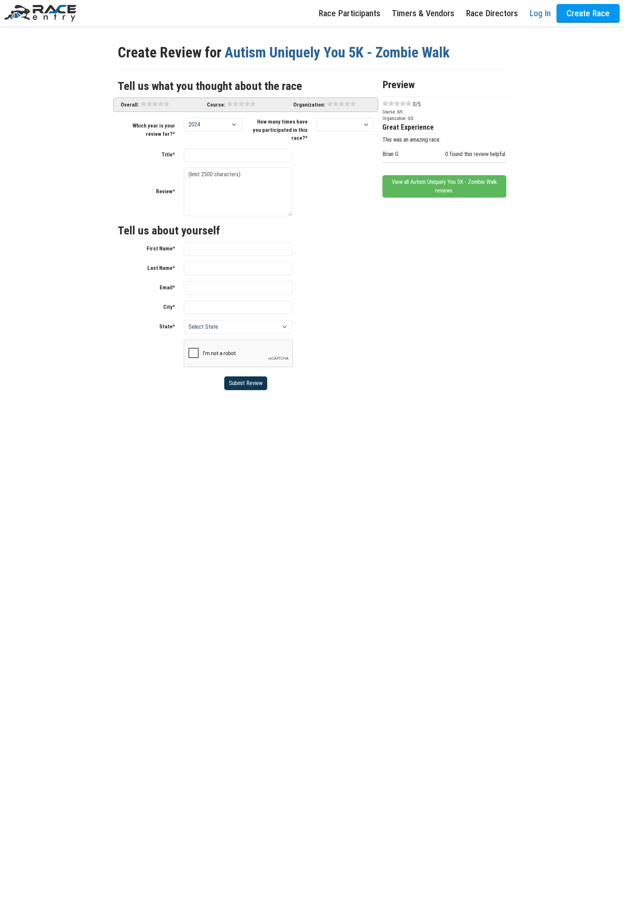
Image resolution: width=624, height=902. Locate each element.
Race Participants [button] (349, 13)
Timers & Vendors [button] (423, 13)
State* (167, 326)
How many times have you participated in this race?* (280, 129)
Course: (216, 105)
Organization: (309, 105)
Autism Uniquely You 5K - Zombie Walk (337, 52)
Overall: (130, 105)
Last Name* (161, 268)
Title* (168, 154)
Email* (167, 287)
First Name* (161, 248)
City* (169, 307)
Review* (165, 191)
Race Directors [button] (492, 13)
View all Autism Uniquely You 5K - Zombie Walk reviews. (444, 186)
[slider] (154, 104)
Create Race (588, 13)
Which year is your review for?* (154, 129)
